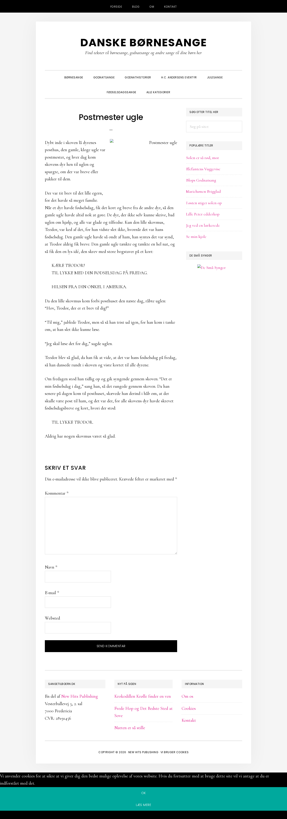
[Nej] (143, 815)
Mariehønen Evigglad (203, 191)
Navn (51, 567)
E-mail (52, 592)
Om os (187, 696)
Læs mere (143, 805)
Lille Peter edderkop (203, 214)
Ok (143, 793)
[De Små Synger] (214, 289)
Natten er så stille (129, 727)
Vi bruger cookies (175, 752)
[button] (180, 88)
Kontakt (189, 720)
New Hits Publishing (79, 696)
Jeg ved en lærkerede (203, 225)
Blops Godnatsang (201, 180)
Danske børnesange (143, 42)
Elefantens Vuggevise (203, 168)
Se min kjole (196, 236)
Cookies (189, 708)
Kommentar (56, 493)
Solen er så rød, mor (202, 157)
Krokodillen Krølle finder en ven (142, 696)
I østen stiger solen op (204, 202)
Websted (52, 618)
